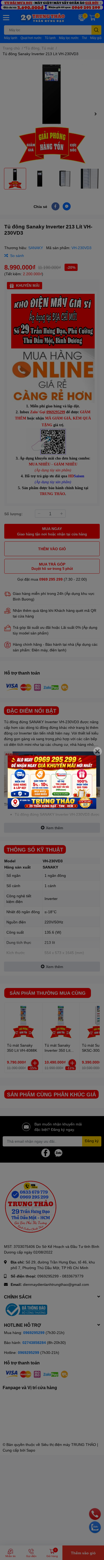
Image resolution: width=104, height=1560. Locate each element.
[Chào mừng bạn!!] (52, 782)
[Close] (97, 751)
